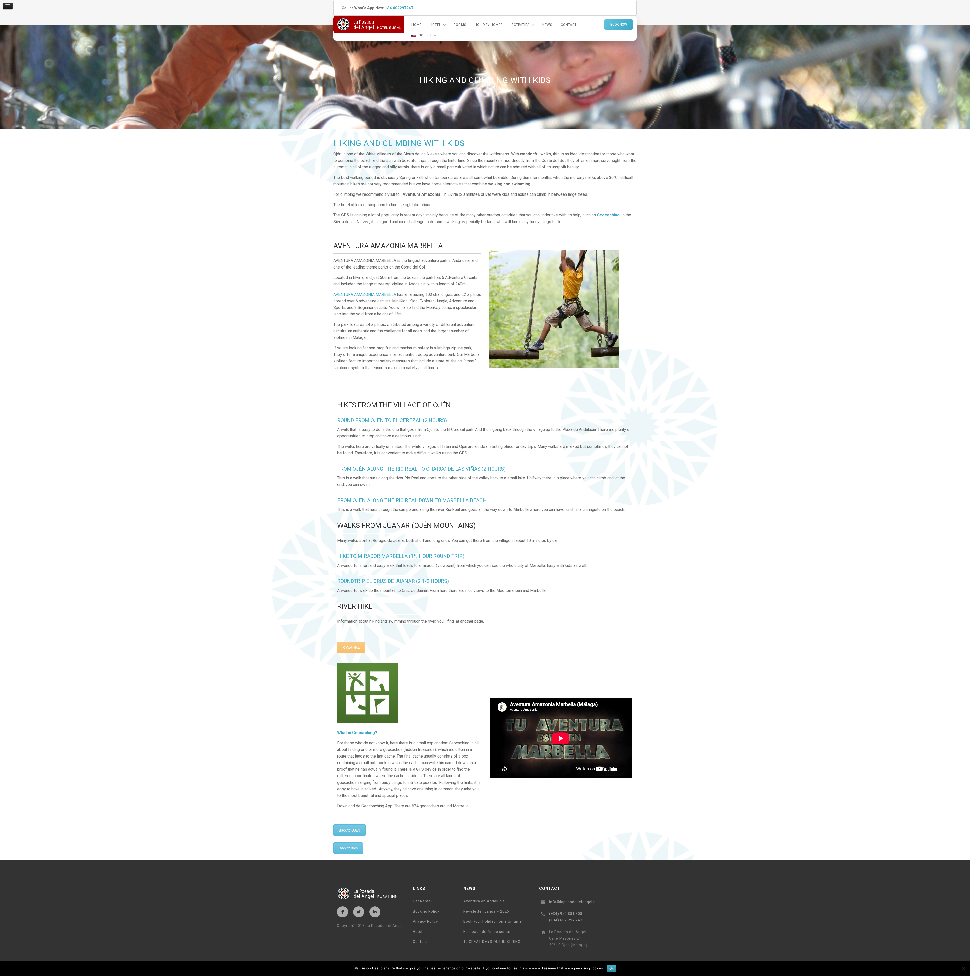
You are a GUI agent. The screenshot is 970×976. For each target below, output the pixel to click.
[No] (963, 968)
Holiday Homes (489, 25)
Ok (611, 968)
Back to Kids (348, 848)
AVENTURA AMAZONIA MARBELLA (364, 294)
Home (416, 25)
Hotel (435, 25)
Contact (569, 25)
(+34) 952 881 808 (566, 914)
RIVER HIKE (351, 647)
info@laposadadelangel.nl (573, 902)
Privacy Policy (425, 921)
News (547, 25)
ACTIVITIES (520, 25)
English (423, 35)
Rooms (460, 25)
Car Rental (422, 901)
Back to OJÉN (349, 830)
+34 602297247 (399, 8)
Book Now (618, 24)
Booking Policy (426, 911)
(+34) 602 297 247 (566, 920)
